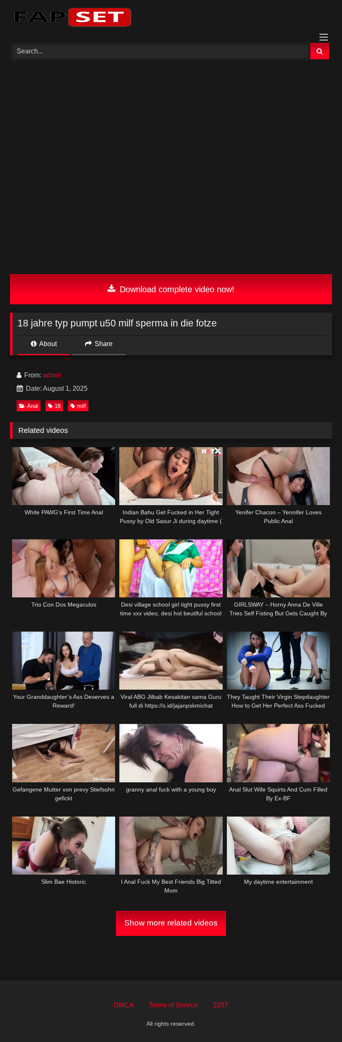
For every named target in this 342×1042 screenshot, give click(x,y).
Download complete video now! (175, 289)
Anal (32, 406)
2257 (220, 1005)
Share (103, 343)
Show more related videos (171, 922)
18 (57, 406)
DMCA (124, 1005)
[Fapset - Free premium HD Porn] (171, 18)
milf (81, 406)
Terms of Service (173, 1005)
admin (52, 375)
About (47, 343)
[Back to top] (316, 1017)
